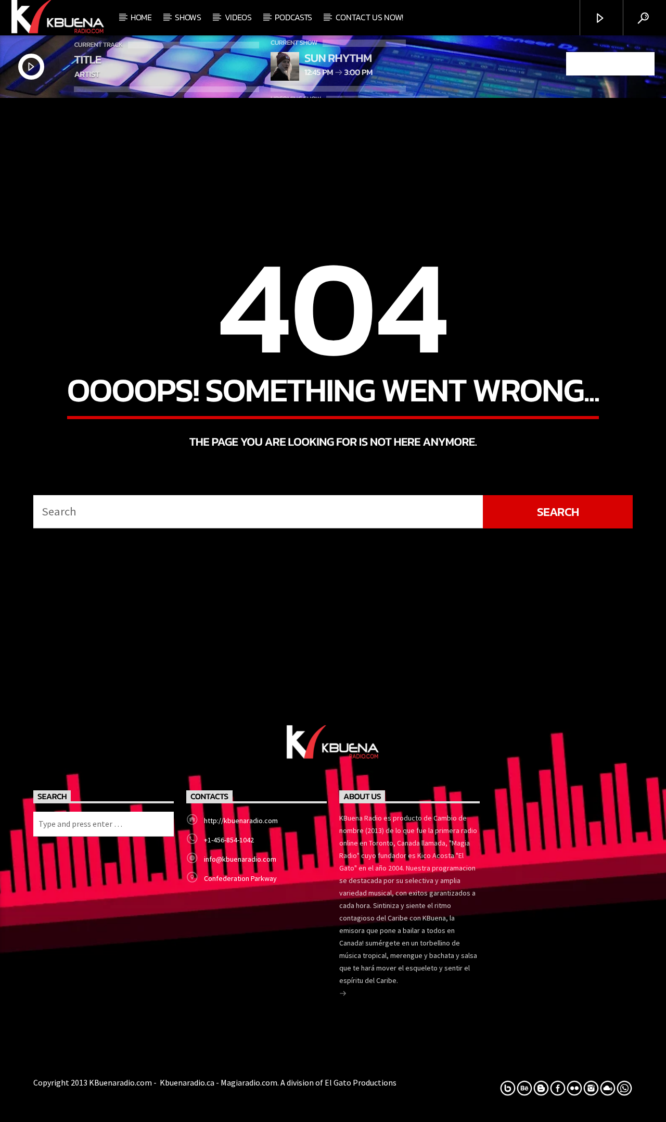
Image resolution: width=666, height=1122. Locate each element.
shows (188, 17)
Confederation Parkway (240, 878)
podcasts (293, 17)
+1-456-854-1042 (229, 839)
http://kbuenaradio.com (241, 820)
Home (141, 17)
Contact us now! (369, 17)
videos (238, 17)
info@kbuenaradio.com (240, 859)
